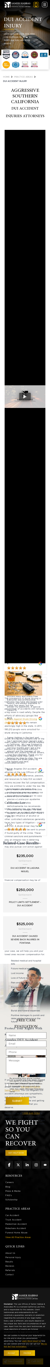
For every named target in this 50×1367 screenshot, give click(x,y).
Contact (9, 1275)
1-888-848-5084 (31, 1113)
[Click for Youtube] (45, 1168)
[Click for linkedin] (27, 1168)
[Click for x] (18, 1168)
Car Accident (12, 1215)
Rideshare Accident (15, 1228)
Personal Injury (13, 1257)
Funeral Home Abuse (16, 1233)
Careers (9, 1182)
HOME (6, 77)
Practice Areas (23, 77)
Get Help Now (16, 1153)
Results (9, 1262)
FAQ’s (8, 1195)
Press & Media (13, 1191)
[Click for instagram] (36, 1168)
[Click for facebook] (9, 1168)
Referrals (10, 1270)
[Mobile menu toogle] (44, 4)
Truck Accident (13, 1220)
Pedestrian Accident (16, 1224)
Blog (7, 1187)
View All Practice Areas (18, 1237)
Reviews (9, 1266)
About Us (10, 1253)
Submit (17, 1100)
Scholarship (11, 1200)
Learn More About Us (31, 1341)
